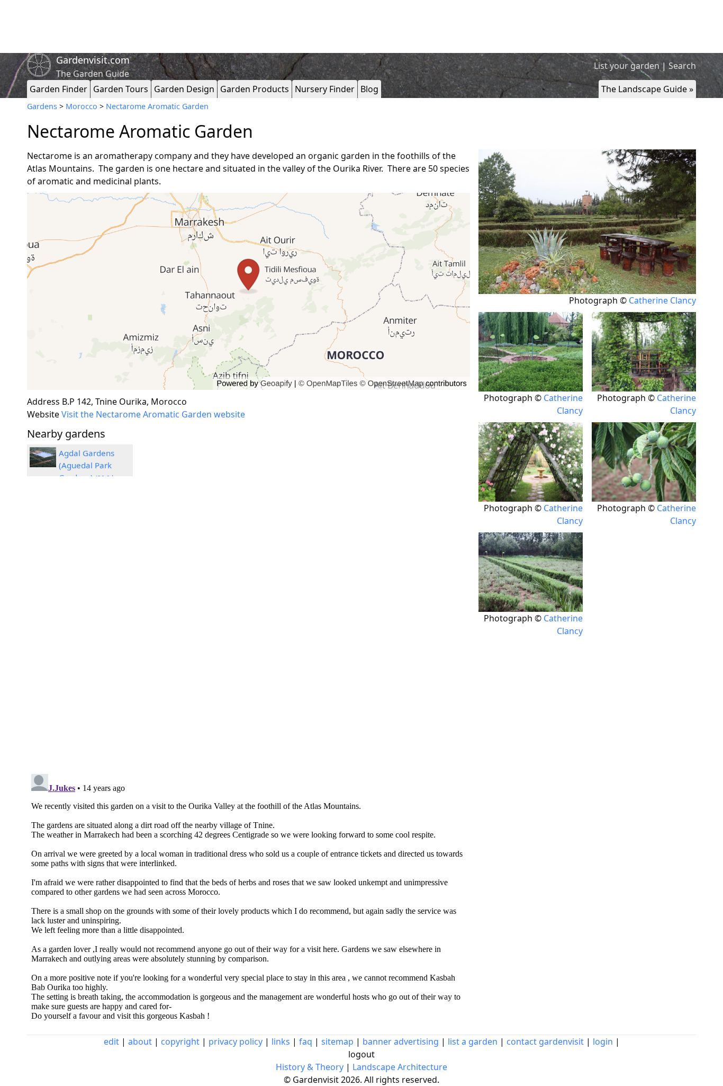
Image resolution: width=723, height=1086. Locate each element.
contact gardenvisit (545, 1041)
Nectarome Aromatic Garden (157, 106)
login (603, 1041)
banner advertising (401, 1041)
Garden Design (184, 89)
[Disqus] (248, 626)
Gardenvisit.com (93, 60)
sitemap (337, 1041)
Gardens (42, 106)
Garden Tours (120, 89)
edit (111, 1041)
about (140, 1041)
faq (305, 1041)
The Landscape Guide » (647, 89)
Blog (369, 89)
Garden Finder (58, 89)
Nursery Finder (325, 89)
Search (682, 66)
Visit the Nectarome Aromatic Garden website (153, 414)
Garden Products (254, 89)
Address (43, 401)
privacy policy (236, 1041)
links (281, 1041)
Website (43, 414)
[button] (248, 291)
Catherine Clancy (662, 300)
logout (361, 1054)
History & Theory (310, 1067)
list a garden (473, 1041)
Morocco (81, 106)
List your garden (626, 66)
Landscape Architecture (400, 1067)
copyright (180, 1041)
